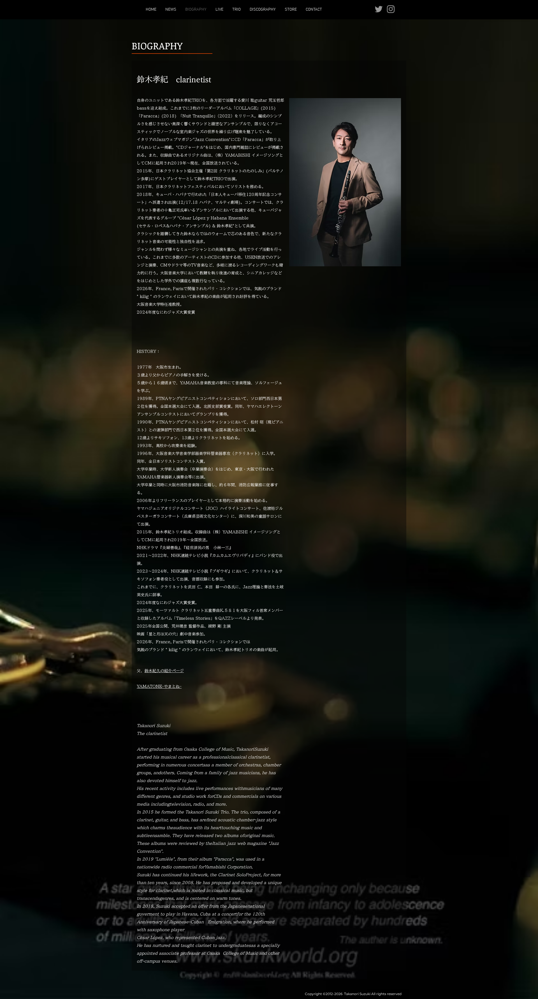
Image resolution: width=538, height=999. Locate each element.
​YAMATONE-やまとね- (159, 686)
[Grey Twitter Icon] (379, 9)
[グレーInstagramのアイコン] (391, 9)
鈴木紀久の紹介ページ (164, 671)
